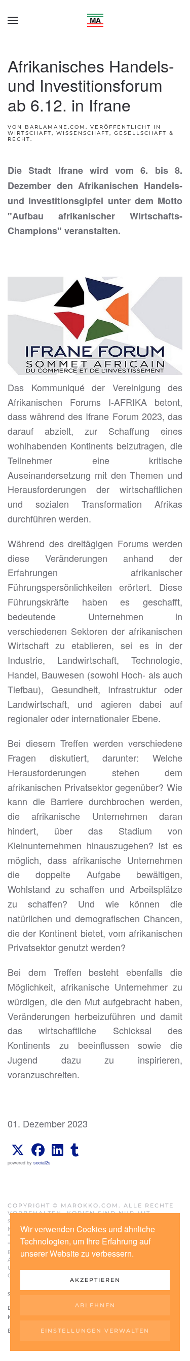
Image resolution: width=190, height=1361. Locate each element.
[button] (13, 20)
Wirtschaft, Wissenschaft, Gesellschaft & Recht (91, 136)
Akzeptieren (95, 1279)
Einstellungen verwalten (95, 1330)
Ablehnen (95, 1305)
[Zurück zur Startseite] (95, 20)
